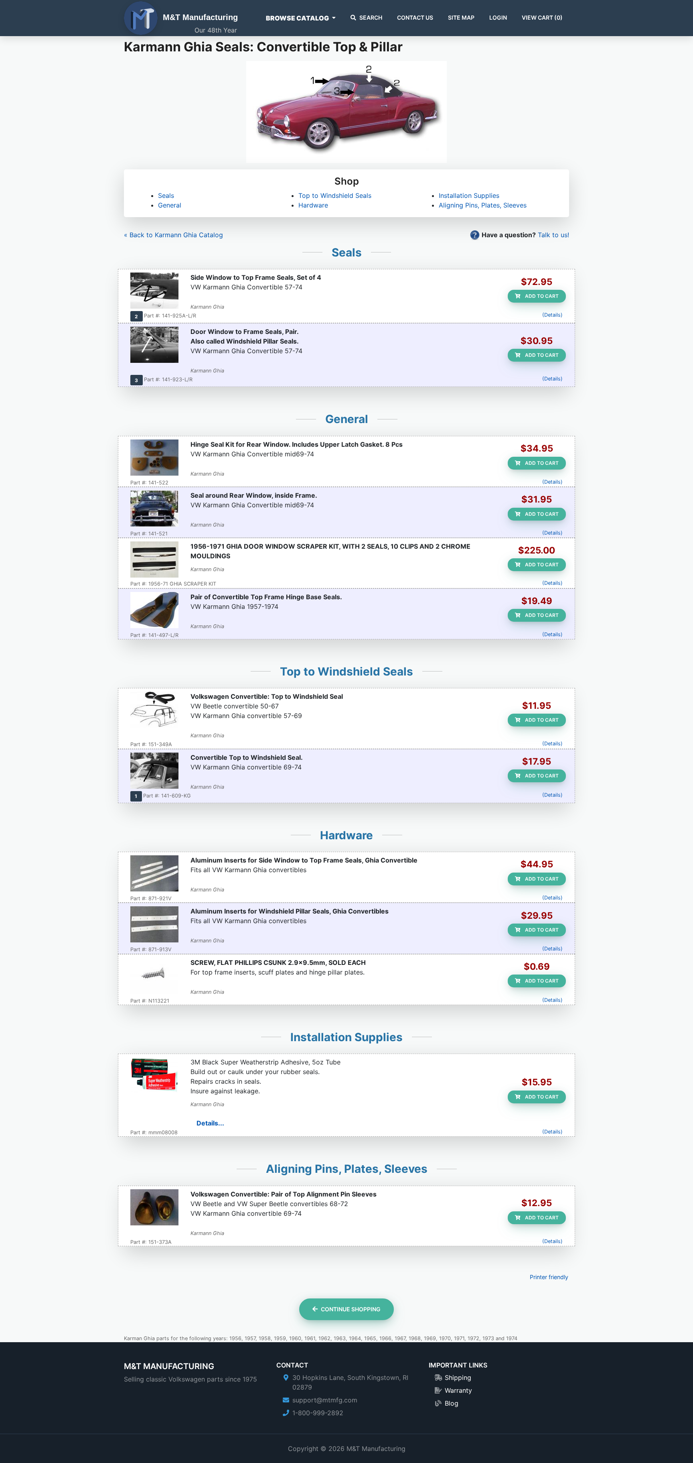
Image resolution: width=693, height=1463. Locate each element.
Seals (166, 195)
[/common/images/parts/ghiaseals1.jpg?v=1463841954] (154, 291)
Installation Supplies (469, 195)
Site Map (461, 17)
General (169, 205)
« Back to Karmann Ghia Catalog (173, 235)
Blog (451, 1403)
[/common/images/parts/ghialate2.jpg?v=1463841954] (154, 771)
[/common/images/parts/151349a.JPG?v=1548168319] (154, 710)
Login (498, 17)
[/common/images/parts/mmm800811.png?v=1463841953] (154, 1076)
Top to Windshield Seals (334, 195)
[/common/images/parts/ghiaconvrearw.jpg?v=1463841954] (154, 509)
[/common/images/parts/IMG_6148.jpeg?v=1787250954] (154, 560)
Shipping (458, 1377)
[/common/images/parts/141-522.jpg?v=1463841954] (154, 458)
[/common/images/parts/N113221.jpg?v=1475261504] (154, 976)
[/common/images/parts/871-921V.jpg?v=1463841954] (154, 874)
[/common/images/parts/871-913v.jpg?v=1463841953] (154, 925)
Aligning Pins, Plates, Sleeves (483, 205)
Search (370, 17)
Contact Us (415, 17)
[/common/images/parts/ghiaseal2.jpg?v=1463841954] (154, 345)
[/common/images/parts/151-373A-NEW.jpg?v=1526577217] (154, 1208)
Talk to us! (553, 235)
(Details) (552, 315)
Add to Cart (541, 296)
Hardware (313, 205)
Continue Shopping (351, 1309)
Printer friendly (549, 1277)
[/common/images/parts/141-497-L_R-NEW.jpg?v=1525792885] (154, 611)
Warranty (458, 1390)
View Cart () (542, 17)
